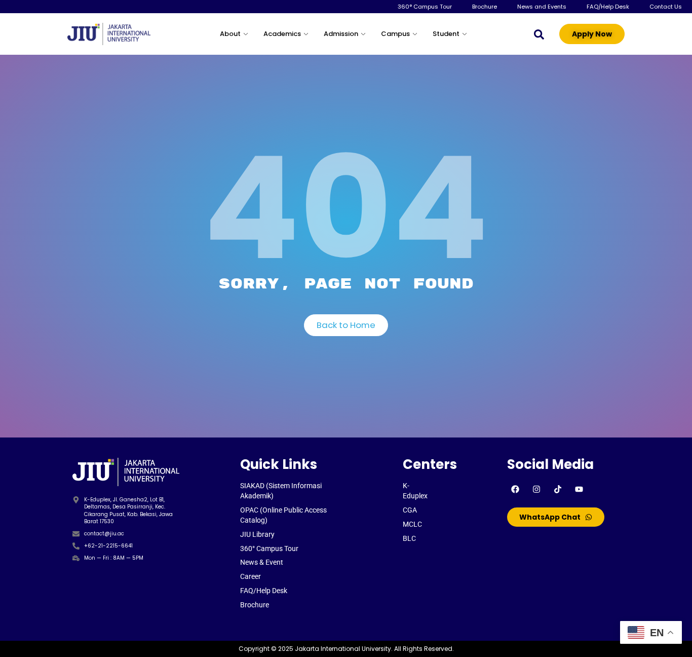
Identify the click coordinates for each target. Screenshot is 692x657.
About (230, 34)
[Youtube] (579, 489)
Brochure (484, 7)
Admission (341, 34)
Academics (282, 34)
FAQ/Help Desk (608, 7)
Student (446, 34)
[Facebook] (515, 489)
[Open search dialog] (539, 34)
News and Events (541, 7)
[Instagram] (536, 489)
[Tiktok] (558, 489)
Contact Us (665, 7)
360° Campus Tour (425, 7)
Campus (395, 34)
